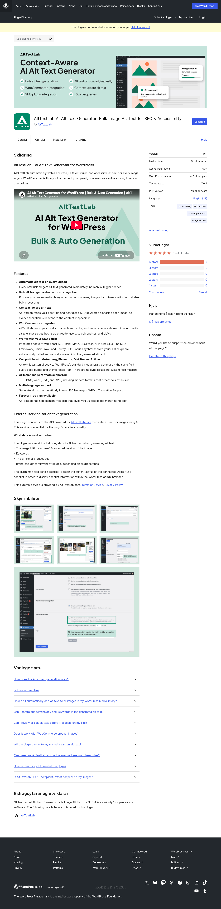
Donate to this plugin (162, 356)
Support (97, 857)
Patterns (58, 867)
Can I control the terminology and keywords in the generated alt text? (58, 712)
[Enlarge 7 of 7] (135, 572)
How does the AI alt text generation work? (41, 679)
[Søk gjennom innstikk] (50, 38)
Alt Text (202, 206)
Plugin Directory (23, 17)
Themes (58, 857)
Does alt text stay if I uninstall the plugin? (40, 766)
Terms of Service (92, 485)
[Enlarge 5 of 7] (92, 540)
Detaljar (22, 139)
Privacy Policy (114, 485)
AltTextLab (45, 124)
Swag (136, 867)
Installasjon (60, 139)
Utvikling (80, 139)
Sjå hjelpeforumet (160, 321)
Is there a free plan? (26, 690)
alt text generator (197, 213)
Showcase (59, 851)
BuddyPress (179, 867)
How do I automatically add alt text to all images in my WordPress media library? (65, 701)
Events (136, 857)
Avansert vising (158, 230)
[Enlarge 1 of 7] (49, 509)
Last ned (200, 121)
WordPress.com (181, 851)
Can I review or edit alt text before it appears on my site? (50, 722)
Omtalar (40, 139)
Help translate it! (140, 27)
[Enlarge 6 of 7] (135, 540)
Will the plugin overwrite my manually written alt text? (47, 744)
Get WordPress (204, 5)
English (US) (200, 198)
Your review (156, 292)
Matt (175, 857)
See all (203, 292)
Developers (99, 862)
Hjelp (204, 139)
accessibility (184, 206)
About (17, 851)
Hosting (18, 862)
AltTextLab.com (81, 422)
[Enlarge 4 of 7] (49, 540)
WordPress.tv (102, 867)
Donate (137, 862)
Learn (96, 851)
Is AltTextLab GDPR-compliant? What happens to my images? (53, 777)
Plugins (57, 862)
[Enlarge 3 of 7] (135, 509)
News (17, 857)
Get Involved (139, 851)
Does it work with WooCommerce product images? (46, 733)
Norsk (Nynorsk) (55, 887)
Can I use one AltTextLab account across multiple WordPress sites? (57, 755)
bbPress (177, 862)
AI (195, 206)
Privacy (18, 867)
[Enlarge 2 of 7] (92, 509)
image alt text (199, 220)
